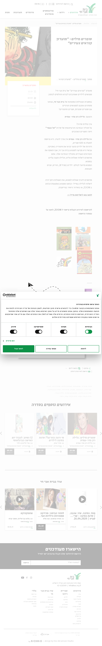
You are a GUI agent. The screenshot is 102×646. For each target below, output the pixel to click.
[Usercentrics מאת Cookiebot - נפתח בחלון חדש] (14, 295)
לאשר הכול (18, 349)
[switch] (64, 332)
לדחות (83, 349)
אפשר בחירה (51, 349)
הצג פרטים (10, 341)
